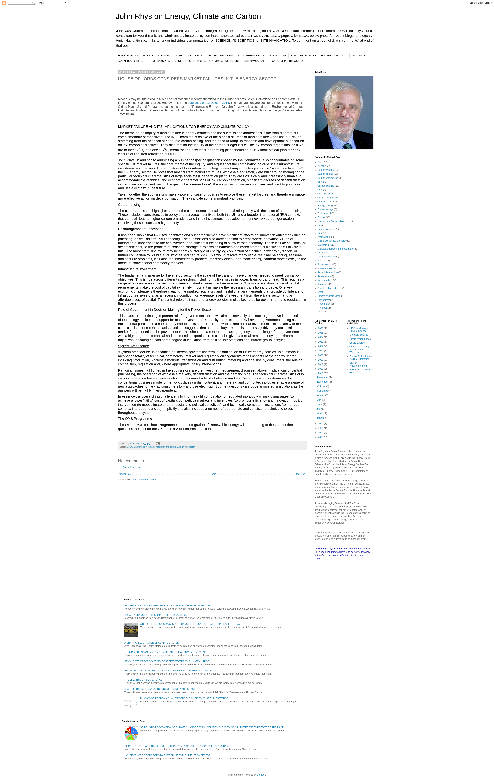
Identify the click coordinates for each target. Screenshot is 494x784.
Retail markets (324, 280)
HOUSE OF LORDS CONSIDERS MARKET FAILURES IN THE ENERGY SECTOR (167, 605)
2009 (321, 432)
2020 (321, 355)
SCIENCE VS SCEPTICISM (157, 55)
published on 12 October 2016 (208, 102)
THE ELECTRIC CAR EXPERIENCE (143, 679)
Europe (321, 217)
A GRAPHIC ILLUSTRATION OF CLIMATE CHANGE (151, 643)
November (323, 381)
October (321, 386)
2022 (321, 346)
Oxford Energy (357, 342)
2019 (321, 359)
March (320, 418)
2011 (321, 423)
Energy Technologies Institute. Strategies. (360, 357)
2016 (321, 373)
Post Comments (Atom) (144, 479)
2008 (321, 437)
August (321, 395)
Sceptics (321, 284)
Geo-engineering (326, 229)
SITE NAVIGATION (254, 61)
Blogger (261, 774)
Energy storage (325, 209)
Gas (319, 225)
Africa (320, 162)
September (323, 390)
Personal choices (326, 256)
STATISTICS (358, 55)
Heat (319, 233)
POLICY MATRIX (277, 55)
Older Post (299, 474)
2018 (321, 364)
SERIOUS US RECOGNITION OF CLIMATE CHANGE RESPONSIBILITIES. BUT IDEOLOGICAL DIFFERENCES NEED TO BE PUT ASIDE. (212, 727)
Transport (322, 307)
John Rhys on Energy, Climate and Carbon (188, 16)
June (320, 404)
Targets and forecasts (328, 296)
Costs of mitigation (327, 197)
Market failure (324, 245)
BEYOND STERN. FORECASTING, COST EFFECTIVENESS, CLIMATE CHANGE (166, 661)
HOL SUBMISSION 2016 (334, 55)
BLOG (130, 447)
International (324, 237)
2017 (321, 368)
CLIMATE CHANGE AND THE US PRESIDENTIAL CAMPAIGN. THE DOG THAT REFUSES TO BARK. (177, 746)
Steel (320, 292)
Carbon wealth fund (327, 178)
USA (319, 311)
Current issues (325, 201)
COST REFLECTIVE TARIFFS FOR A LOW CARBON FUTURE (207, 61)
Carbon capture (325, 170)
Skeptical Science (358, 335)
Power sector (188, 447)
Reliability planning (327, 272)
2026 (321, 328)
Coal (319, 189)
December (323, 377)
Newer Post (125, 474)
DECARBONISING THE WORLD (286, 61)
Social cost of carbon (328, 288)
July (319, 400)
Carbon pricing (325, 174)
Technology (323, 300)
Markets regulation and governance (164, 447)
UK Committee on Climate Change (358, 329)
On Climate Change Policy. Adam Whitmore (359, 349)
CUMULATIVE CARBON (189, 55)
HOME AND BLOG (128, 55)
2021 (321, 350)
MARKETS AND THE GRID (132, 61)
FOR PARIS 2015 (161, 61)
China (320, 181)
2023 (321, 341)
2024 (321, 337)
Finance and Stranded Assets (332, 221)
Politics (321, 260)
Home (213, 474)
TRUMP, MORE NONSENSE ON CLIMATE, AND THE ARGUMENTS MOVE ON (165, 652)
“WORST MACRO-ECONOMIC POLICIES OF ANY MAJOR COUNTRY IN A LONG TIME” (170, 670)
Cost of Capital (325, 193)
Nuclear (321, 252)
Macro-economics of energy (332, 241)
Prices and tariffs (326, 268)
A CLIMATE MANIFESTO (251, 55)
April (320, 413)
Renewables (324, 276)
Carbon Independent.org (358, 364)
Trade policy (323, 303)
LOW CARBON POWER (303, 55)
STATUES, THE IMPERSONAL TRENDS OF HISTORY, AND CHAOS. (160, 689)
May (319, 409)
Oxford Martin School (360, 339)
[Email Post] (157, 443)
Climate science (325, 186)
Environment (324, 213)
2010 (321, 428)
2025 (321, 332)
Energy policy (140, 447)
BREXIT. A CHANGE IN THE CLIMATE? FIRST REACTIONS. (155, 615)
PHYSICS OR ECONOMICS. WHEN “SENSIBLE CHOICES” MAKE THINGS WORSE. (184, 698)
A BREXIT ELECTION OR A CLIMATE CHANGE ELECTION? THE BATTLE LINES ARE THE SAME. (191, 624)
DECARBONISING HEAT (220, 55)
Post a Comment (131, 467)
